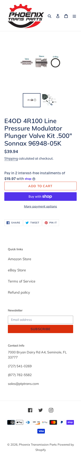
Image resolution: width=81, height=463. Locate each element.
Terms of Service (21, 281)
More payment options (40, 206)
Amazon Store (19, 259)
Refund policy (19, 292)
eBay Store (17, 270)
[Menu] (74, 15)
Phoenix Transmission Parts (38, 444)
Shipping (11, 158)
